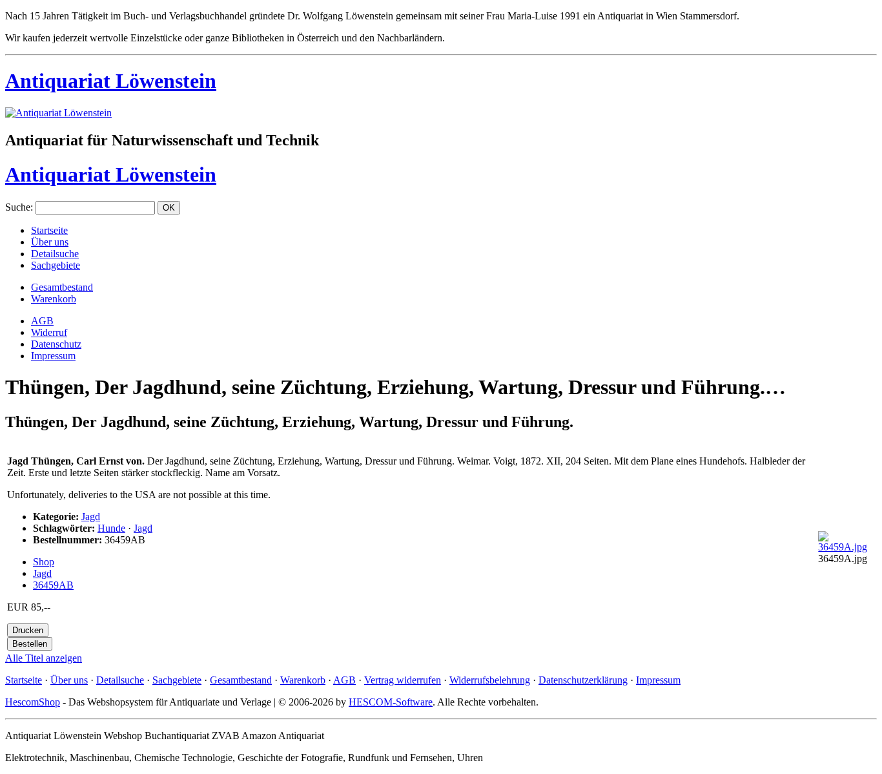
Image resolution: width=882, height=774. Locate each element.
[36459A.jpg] (846, 546)
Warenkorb (53, 298)
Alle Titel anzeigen (43, 658)
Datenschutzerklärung (583, 680)
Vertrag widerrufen (402, 680)
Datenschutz (56, 344)
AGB (42, 320)
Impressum (53, 355)
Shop (43, 561)
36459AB (53, 585)
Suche (17, 207)
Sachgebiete (55, 265)
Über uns (49, 241)
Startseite (49, 230)
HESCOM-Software (391, 701)
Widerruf (49, 332)
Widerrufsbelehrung (489, 680)
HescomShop (32, 701)
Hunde (111, 528)
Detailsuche (55, 253)
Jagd (90, 516)
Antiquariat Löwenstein (110, 80)
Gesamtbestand (62, 287)
